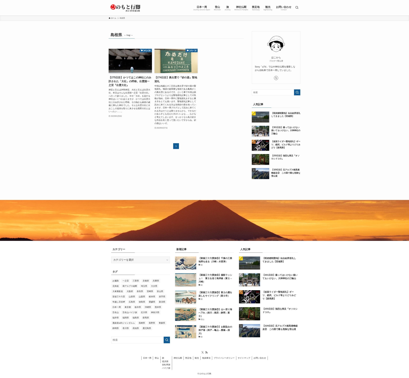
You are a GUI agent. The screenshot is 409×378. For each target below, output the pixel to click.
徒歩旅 (165, 361)
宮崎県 (150, 291)
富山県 (160, 291)
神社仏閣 (178, 358)
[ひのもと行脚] (125, 8)
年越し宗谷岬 (118, 302)
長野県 (152, 323)
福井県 (115, 317)
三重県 (136, 281)
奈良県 (140, 291)
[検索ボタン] (296, 8)
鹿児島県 (147, 328)
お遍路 (115, 281)
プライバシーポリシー (224, 358)
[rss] (206, 352)
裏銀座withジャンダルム (123, 323)
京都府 (146, 281)
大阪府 (130, 291)
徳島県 (142, 302)
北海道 (115, 286)
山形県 (132, 296)
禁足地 (188, 358)
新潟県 (162, 302)
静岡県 (115, 328)
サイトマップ (244, 358)
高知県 (136, 328)
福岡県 (126, 317)
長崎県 (142, 323)
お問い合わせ (260, 358)
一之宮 (126, 281)
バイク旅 (166, 368)
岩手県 (162, 296)
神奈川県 (155, 312)
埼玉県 (144, 286)
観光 (197, 358)
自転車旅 (166, 364)
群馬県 (146, 317)
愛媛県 (152, 302)
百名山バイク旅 (130, 312)
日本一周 (116, 307)
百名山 (115, 312)
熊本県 (158, 307)
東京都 (128, 307)
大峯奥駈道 (117, 291)
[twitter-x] (276, 78)
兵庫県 (156, 281)
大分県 (154, 286)
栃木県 (138, 307)
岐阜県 (152, 296)
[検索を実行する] (297, 92)
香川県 (126, 328)
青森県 (162, 323)
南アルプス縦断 (130, 286)
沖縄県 (148, 307)
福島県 (136, 317)
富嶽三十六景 (118, 296)
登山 (157, 358)
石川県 (144, 312)
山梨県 (142, 296)
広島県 (132, 302)
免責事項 (206, 358)
